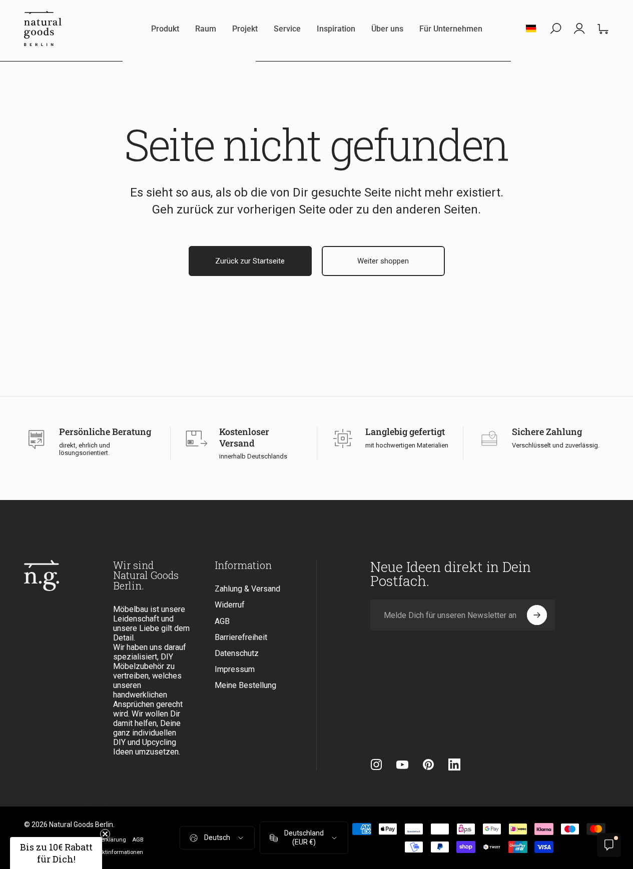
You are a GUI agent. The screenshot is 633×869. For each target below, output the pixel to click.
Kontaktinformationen (115, 852)
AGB (222, 621)
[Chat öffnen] (609, 845)
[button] (56, 853)
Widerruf (230, 605)
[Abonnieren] (537, 615)
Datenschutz (237, 653)
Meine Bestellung (245, 685)
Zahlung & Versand (247, 589)
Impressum (235, 669)
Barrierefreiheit (241, 637)
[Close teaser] (105, 834)
